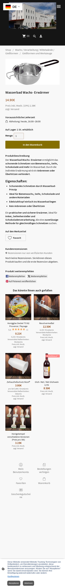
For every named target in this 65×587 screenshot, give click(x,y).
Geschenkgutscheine (21, 495)
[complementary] (12, 7)
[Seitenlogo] (32, 15)
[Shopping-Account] (41, 36)
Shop (8, 49)
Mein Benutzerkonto (21, 470)
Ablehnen (28, 583)
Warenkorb (44, 483)
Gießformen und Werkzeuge (37, 53)
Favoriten (21, 483)
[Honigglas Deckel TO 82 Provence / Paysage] (18, 307)
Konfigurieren (13, 576)
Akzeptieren (14, 583)
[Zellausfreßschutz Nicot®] (18, 366)
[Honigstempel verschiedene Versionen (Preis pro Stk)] (18, 418)
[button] (15, 238)
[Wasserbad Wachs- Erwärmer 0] (32, 72)
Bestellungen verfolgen (44, 470)
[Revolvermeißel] (47, 307)
